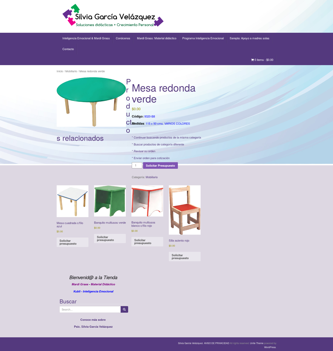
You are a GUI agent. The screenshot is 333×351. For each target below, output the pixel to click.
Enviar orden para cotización (152, 158)
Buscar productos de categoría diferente (159, 144)
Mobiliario (71, 71)
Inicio (60, 71)
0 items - (263, 60)
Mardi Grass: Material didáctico (156, 38)
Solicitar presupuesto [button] (68, 242)
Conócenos (123, 38)
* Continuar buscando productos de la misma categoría (166, 137)
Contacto (68, 49)
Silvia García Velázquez (190, 343)
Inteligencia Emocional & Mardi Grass (86, 38)
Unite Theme (256, 343)
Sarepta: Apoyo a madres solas (249, 38)
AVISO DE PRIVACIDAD (216, 343)
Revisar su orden (144, 151)
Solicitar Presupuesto (160, 165)
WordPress (270, 347)
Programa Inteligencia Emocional (203, 38)
